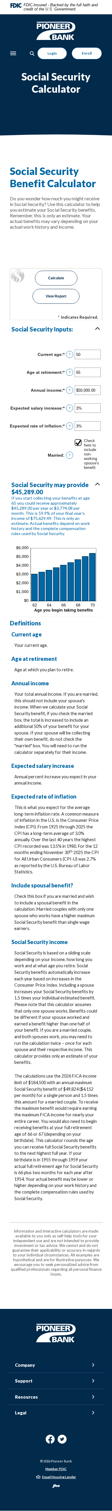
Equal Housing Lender (59, 1477)
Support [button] (24, 1380)
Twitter (62, 1441)
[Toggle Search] (32, 53)
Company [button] (25, 1365)
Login (52, 53)
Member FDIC (56, 1469)
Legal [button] (20, 1412)
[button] (56, 329)
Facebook (50, 1441)
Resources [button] (26, 1397)
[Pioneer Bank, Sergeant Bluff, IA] (56, 31)
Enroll (87, 53)
